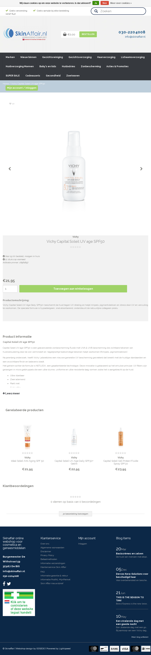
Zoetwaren (73, 75)
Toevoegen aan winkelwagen (73, 288)
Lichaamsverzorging (133, 57)
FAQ (43, 571)
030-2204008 (11, 576)
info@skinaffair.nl (14, 571)
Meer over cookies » (121, 3)
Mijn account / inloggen (21, 87)
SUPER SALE (13, 75)
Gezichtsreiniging (52, 57)
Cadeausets (32, 75)
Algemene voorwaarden (52, 547)
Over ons (45, 543)
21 (119, 592)
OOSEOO (40, 648)
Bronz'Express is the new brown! (132, 603)
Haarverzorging (106, 57)
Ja (95, 3)
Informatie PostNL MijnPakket (55, 579)
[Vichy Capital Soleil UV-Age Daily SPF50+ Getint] (74, 434)
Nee (105, 3)
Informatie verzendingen (53, 563)
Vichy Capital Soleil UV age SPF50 (28, 83)
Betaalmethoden (49, 559)
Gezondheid (53, 75)
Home (6, 83)
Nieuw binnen (28, 57)
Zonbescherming (91, 66)
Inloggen (82, 543)
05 (119, 569)
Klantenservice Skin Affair (53, 567)
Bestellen (88, 34)
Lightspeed (65, 648)
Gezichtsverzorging (80, 57)
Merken (10, 57)
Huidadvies (68, 66)
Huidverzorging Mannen (20, 66)
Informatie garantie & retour (54, 575)
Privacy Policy (47, 555)
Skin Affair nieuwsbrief (52, 583)
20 (119, 548)
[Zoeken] (96, 11)
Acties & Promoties (117, 66)
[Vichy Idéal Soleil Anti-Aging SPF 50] (27, 434)
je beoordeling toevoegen (75, 513)
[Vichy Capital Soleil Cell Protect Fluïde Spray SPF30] (121, 434)
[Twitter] (9, 584)
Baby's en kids (47, 66)
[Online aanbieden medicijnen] (19, 602)
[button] (14, 56)
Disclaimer (46, 551)
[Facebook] (4, 584)
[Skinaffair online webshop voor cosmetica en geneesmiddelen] (25, 33)
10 (119, 616)
